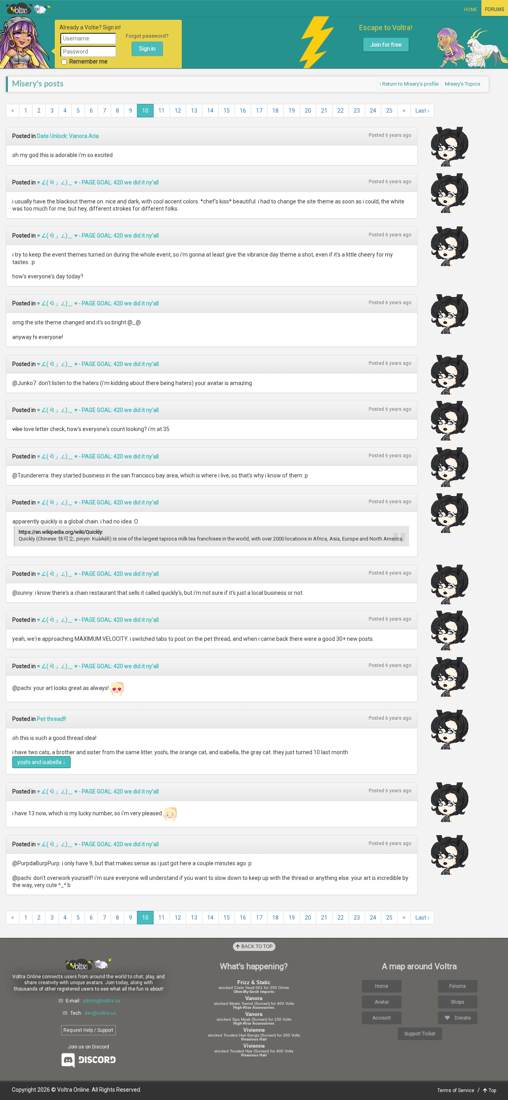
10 (145, 110)
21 (324, 110)
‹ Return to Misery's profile (409, 84)
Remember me (88, 61)
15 (226, 110)
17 (259, 110)
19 (292, 110)
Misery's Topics (462, 84)
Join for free (386, 45)
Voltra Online (28, 8)
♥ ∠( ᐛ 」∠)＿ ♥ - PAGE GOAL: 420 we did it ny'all (98, 182)
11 (161, 110)
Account (381, 1018)
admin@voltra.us (102, 1001)
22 (340, 110)
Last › (422, 110)
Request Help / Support (89, 1030)
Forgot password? (147, 36)
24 (373, 110)
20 (308, 110)
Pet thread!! (51, 719)
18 (275, 110)
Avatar (382, 1002)
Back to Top (256, 946)
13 (194, 110)
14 (210, 110)
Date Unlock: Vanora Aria (68, 136)
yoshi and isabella (41, 762)
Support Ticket (419, 1034)
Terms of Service (455, 1090)
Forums (494, 9)
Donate (462, 1018)
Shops (457, 1002)
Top (491, 1090)
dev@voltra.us (100, 1013)
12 (178, 110)
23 (357, 110)
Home (470, 9)
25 (389, 110)
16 (243, 110)
